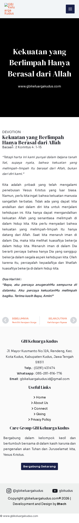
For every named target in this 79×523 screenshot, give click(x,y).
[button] (39, 466)
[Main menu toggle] (70, 9)
